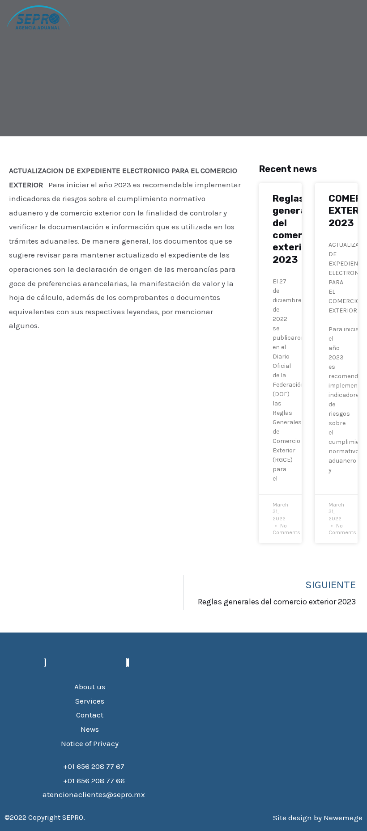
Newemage (343, 817)
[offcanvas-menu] (93, 17)
